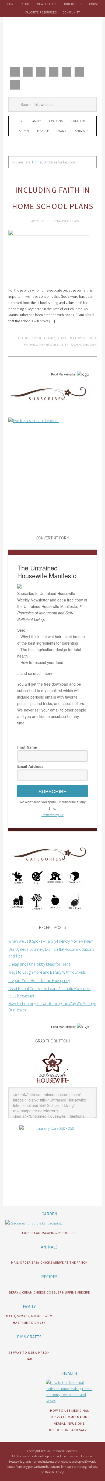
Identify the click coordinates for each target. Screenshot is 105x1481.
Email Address (30, 766)
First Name (27, 747)
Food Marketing (61, 374)
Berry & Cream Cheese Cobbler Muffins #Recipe (49, 1292)
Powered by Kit (52, 814)
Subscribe (52, 791)
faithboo (31, 345)
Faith (41, 338)
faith (92, 338)
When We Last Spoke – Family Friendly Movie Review (50, 941)
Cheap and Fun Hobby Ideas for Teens (39, 964)
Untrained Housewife (52, 40)
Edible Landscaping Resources (49, 1233)
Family (50, 338)
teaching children (83, 345)
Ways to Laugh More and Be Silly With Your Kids (47, 972)
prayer (44, 345)
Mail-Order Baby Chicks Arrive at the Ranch (49, 1262)
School (62, 338)
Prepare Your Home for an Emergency (39, 980)
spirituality (59, 345)
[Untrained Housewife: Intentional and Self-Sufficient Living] (52, 1083)
